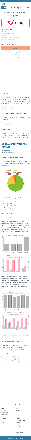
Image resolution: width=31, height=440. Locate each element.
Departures (4, 412)
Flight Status (4, 414)
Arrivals (3, 410)
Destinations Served (6, 41)
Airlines (3, 416)
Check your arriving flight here (9, 107)
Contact (22, 437)
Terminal (3, 31)
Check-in (3, 35)
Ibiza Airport (16, 8)
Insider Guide (19, 432)
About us (26, 437)
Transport (4, 418)
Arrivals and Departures (7, 33)
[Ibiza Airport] (3, 6)
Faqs (17, 430)
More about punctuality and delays (15, 57)
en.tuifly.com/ (11, 152)
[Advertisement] (15, 75)
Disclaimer (17, 437)
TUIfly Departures (7, 125)
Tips (17, 428)
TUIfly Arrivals (6, 123)
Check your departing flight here (10, 109)
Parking (18, 418)
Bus (2, 420)
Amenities (18, 422)
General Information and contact (10, 37)
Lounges (18, 424)
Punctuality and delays (7, 39)
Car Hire (18, 410)
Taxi (2, 422)
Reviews (18, 426)
